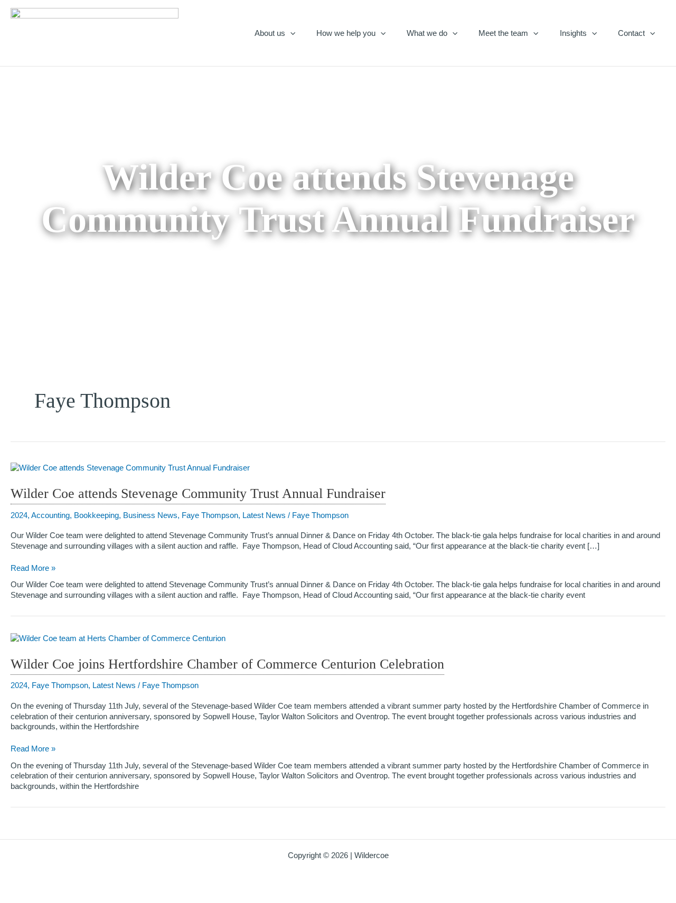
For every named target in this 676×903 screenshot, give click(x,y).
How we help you (345, 33)
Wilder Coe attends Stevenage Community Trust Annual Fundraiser (198, 493)
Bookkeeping (96, 515)
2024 (19, 515)
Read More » (33, 568)
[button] (290, 33)
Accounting (50, 515)
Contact (631, 33)
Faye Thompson (210, 515)
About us (270, 33)
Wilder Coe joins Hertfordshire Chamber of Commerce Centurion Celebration (227, 664)
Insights (573, 33)
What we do (427, 33)
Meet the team (503, 33)
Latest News (264, 515)
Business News (150, 515)
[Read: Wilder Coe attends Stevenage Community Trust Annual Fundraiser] (130, 467)
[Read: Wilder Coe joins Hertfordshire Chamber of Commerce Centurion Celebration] (118, 637)
